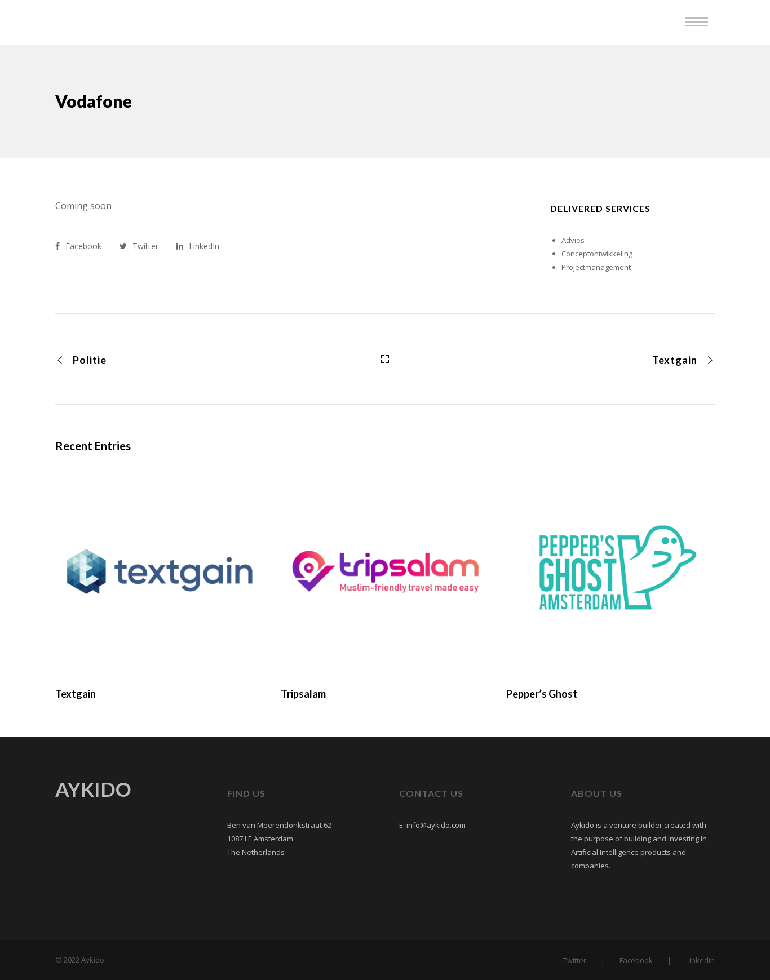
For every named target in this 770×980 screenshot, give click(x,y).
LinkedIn (700, 960)
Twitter (574, 960)
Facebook (636, 960)
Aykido (46, 22)
